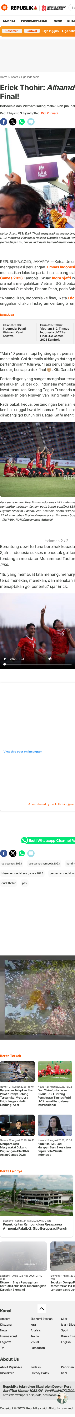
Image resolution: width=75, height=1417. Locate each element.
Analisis (36, 1330)
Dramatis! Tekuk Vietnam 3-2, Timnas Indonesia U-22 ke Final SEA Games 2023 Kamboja (54, 332)
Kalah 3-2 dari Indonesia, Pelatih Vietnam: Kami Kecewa (15, 330)
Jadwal (32, 31)
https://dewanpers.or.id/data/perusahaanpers (33, 1395)
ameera (9, 21)
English (66, 1342)
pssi (24, 883)
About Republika (11, 1367)
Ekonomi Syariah (35, 21)
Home (4, 77)
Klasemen (12, 31)
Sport (14, 77)
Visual (35, 1342)
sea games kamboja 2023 (44, 863)
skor (58, 21)
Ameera (5, 1318)
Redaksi (36, 1367)
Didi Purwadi (49, 113)
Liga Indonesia (30, 77)
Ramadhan (38, 1347)
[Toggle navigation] (4, 7)
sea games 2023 (11, 863)
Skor (64, 1318)
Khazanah (6, 1324)
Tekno (35, 1336)
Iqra (33, 1324)
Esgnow (5, 1342)
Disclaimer (7, 1373)
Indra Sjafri (61, 278)
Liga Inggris (50, 31)
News (4, 1330)
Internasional (8, 1336)
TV (2, 1347)
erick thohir (8, 883)
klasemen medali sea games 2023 (22, 873)
